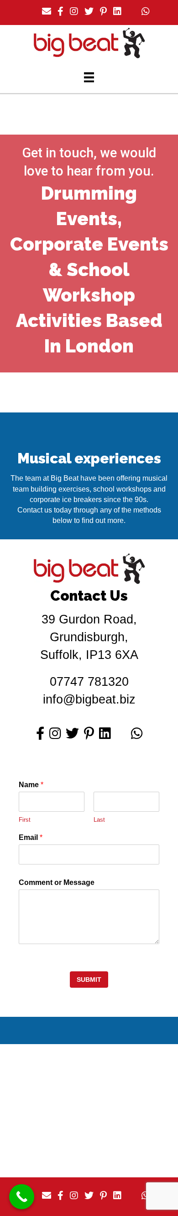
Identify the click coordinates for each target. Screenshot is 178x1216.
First (25, 819)
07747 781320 (89, 681)
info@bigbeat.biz (89, 699)
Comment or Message (56, 882)
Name (31, 785)
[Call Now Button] (21, 1196)
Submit (89, 979)
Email (30, 837)
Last (99, 819)
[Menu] (89, 77)
